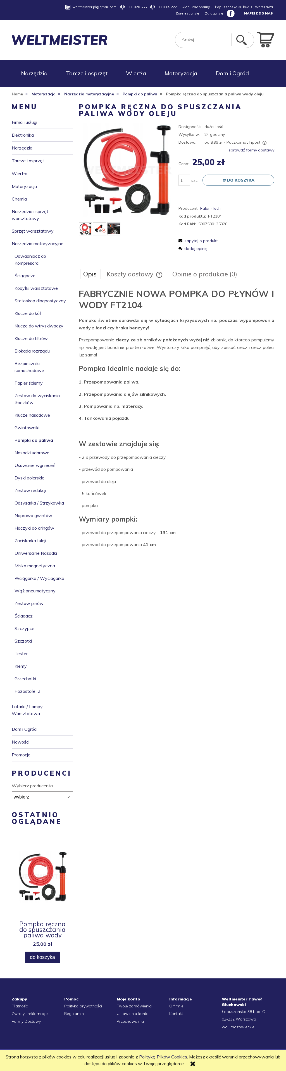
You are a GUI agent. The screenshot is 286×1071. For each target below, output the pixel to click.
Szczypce (24, 628)
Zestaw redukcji (30, 490)
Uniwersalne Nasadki (36, 553)
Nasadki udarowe (32, 452)
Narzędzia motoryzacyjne (37, 243)
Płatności (20, 1006)
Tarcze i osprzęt (28, 160)
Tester (21, 653)
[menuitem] (34, 73)
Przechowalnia (130, 1021)
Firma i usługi (24, 122)
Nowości (20, 742)
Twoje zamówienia (134, 1006)
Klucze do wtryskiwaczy (39, 326)
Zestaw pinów (29, 603)
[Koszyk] (265, 39)
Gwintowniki (27, 427)
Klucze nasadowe (32, 415)
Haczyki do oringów (34, 528)
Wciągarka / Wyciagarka (39, 578)
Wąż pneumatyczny (35, 591)
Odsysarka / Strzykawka (39, 503)
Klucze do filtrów (31, 338)
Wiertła (19, 173)
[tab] (90, 274)
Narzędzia (22, 148)
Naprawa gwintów (33, 515)
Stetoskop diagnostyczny (40, 300)
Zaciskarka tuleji (30, 540)
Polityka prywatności (83, 1006)
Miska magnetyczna (35, 565)
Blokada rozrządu (32, 351)
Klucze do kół (28, 313)
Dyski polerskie (29, 478)
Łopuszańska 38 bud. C (243, 1011)
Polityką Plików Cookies (163, 1057)
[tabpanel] (176, 418)
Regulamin (74, 1013)
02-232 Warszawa (239, 1019)
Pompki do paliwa (34, 440)
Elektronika (23, 135)
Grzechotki (25, 678)
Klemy (21, 666)
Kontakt (176, 1013)
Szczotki (23, 641)
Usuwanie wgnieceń (35, 465)
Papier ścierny (29, 383)
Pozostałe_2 (27, 691)
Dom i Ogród (24, 729)
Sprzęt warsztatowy (33, 231)
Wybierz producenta (32, 786)
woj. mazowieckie (238, 1026)
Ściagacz (24, 616)
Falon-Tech (210, 208)
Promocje (21, 755)
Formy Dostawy (26, 1021)
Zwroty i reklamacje (30, 1013)
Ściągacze (25, 275)
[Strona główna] (60, 40)
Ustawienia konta (133, 1013)
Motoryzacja (24, 186)
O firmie (176, 1006)
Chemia (19, 199)
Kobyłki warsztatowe (36, 288)
